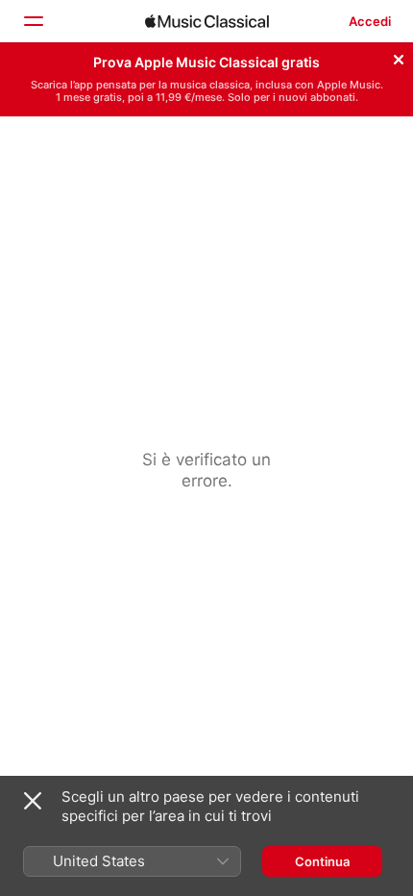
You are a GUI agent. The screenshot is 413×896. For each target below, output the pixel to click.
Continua (322, 861)
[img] (207, 21)
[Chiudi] (398, 56)
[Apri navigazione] (33, 21)
